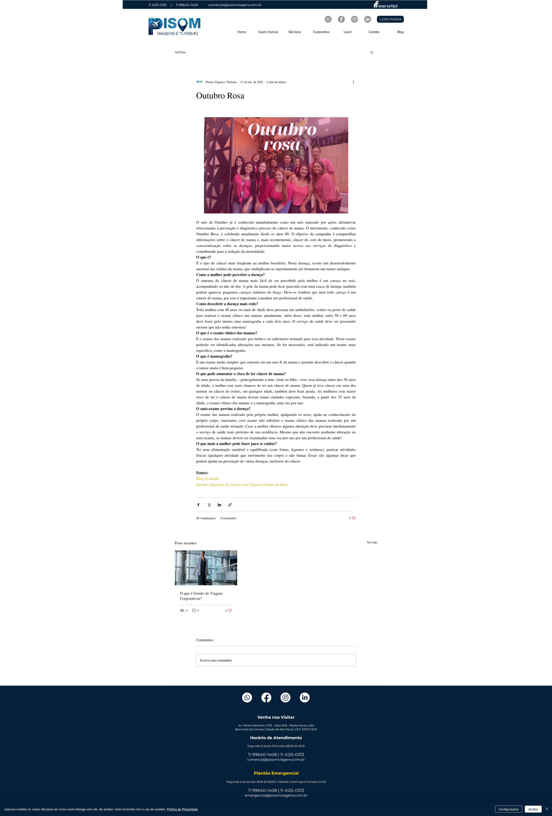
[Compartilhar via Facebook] (198, 505)
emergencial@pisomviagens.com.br (276, 795)
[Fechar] (546, 809)
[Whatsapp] (328, 19)
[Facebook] (266, 697)
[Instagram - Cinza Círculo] (354, 19)
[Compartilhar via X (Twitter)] (209, 505)
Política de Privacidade (182, 809)
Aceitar (533, 809)
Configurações (509, 809)
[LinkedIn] (367, 19)
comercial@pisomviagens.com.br (235, 5)
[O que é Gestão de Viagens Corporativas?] (206, 567)
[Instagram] (285, 697)
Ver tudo (372, 542)
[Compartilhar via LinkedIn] (219, 505)
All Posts (180, 52)
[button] (372, 52)
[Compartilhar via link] (230, 505)
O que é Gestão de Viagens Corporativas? (201, 595)
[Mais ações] (353, 81)
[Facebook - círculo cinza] (341, 19)
